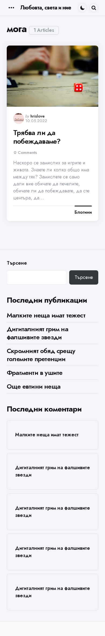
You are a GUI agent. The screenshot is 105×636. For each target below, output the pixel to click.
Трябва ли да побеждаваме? (36, 137)
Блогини (83, 212)
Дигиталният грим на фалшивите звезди (37, 333)
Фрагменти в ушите (34, 372)
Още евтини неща (33, 386)
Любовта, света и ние (45, 8)
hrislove (37, 116)
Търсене (17, 263)
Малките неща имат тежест (46, 315)
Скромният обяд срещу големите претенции (41, 355)
